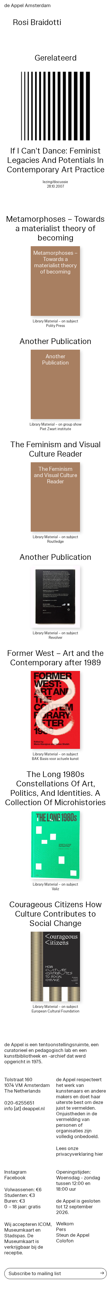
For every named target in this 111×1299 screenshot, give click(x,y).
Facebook (15, 1177)
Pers (61, 1229)
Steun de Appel (72, 1235)
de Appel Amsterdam (27, 5)
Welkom (65, 1224)
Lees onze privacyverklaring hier (79, 1151)
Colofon (65, 1241)
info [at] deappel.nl (24, 1108)
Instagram (15, 1172)
